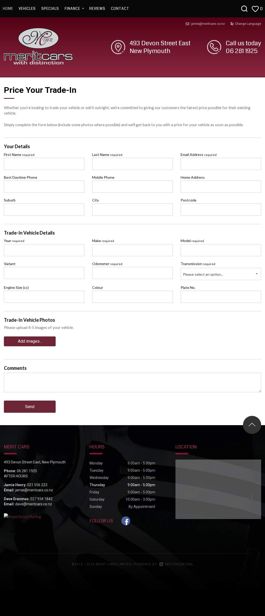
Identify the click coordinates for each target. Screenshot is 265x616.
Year (14, 240)
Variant (10, 263)
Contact (120, 8)
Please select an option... (203, 274)
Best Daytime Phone (20, 177)
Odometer (107, 263)
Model (192, 240)
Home (8, 8)
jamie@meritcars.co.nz (208, 24)
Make (103, 240)
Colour (97, 287)
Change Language (248, 24)
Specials (50, 8)
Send (29, 406)
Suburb (10, 200)
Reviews (97, 8)
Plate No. (188, 287)
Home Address (193, 177)
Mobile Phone (103, 177)
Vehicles (27, 8)
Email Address (199, 154)
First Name (19, 154)
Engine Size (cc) (16, 287)
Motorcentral (179, 564)
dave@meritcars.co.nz (33, 504)
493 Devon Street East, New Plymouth (35, 462)
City (95, 200)
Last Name (107, 154)
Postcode (188, 200)
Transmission (198, 263)
